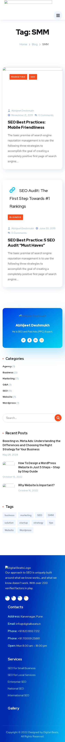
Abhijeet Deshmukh (22, 110)
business (9, 515)
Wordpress (9, 402)
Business (15, 217)
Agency (7, 366)
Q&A (5, 384)
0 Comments (46, 115)
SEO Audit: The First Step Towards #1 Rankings (30, 198)
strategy (38, 522)
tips (51, 522)
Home (23, 44)
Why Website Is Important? (36, 485)
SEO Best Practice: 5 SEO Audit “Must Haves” (31, 243)
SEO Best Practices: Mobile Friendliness (26, 125)
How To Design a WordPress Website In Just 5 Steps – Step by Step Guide (39, 467)
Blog (35, 44)
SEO (33, 76)
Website (7, 396)
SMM (51, 515)
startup (23, 522)
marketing (25, 515)
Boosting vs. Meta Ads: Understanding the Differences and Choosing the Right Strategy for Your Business (31, 445)
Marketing (18, 76)
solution (9, 522)
